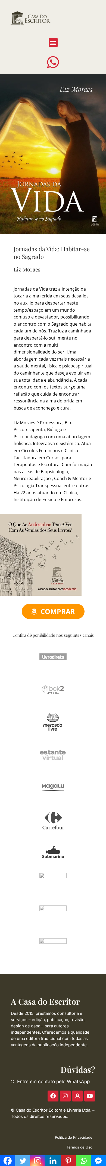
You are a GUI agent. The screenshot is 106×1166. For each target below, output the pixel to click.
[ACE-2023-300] (41, 554)
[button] (53, 42)
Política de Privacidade (73, 1137)
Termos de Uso (79, 1147)
